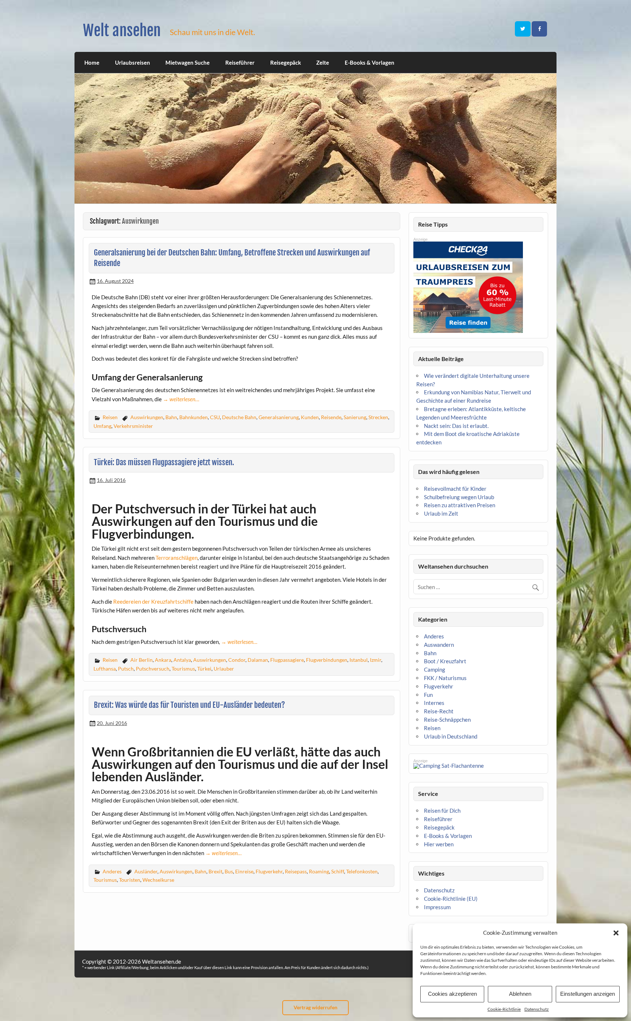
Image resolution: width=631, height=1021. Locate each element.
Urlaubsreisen (132, 62)
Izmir (375, 660)
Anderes (112, 871)
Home (91, 62)
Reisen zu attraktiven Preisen (459, 505)
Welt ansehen (122, 30)
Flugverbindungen (326, 660)
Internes (434, 702)
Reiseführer (240, 62)
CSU (215, 417)
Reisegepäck (285, 62)
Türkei (204, 668)
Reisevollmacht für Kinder (455, 488)
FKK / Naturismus (445, 678)
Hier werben (439, 844)
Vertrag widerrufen (315, 1007)
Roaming (319, 871)
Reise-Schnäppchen (447, 719)
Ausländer (145, 871)
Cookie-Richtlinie (504, 1009)
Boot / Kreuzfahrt (445, 661)
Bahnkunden (193, 417)
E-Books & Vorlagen (369, 62)
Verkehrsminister (133, 426)
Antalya (182, 660)
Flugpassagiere (287, 660)
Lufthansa (104, 668)
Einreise (244, 871)
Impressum (437, 907)
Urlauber (224, 668)
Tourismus (183, 668)
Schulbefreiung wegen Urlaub (459, 497)
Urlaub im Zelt (441, 513)
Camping (434, 669)
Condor (236, 660)
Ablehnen (520, 994)
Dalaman (258, 660)
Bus (229, 871)
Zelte (322, 62)
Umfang (102, 426)
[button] (616, 933)
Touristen (129, 880)
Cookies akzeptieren (452, 994)
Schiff (337, 871)
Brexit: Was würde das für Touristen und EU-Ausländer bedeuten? (189, 705)
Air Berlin (141, 660)
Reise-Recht (439, 711)
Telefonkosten (362, 871)
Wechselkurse (158, 880)
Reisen (110, 417)
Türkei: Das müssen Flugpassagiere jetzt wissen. (164, 462)
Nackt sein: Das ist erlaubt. (456, 425)
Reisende (331, 417)
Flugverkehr (269, 871)
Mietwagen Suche (187, 62)
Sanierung (355, 417)
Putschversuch (152, 668)
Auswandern (439, 644)
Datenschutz (536, 1009)
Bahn (171, 417)
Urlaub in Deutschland (450, 736)
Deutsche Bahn (239, 417)
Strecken (378, 417)
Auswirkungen (146, 417)
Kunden (310, 417)
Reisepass (296, 871)
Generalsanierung (279, 417)
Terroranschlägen (177, 557)
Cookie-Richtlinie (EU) (451, 898)
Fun (428, 694)
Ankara (163, 660)
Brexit (215, 871)
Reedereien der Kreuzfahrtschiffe (153, 601)
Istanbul (358, 660)
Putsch (126, 668)
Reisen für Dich (442, 810)
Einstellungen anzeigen (587, 994)
